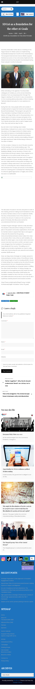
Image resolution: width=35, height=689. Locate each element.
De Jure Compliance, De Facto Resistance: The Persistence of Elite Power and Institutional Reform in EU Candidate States (17, 590)
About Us (3, 617)
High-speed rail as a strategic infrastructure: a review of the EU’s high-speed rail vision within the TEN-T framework (17, 597)
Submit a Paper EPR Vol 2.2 (8, 636)
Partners (3, 625)
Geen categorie (5, 301)
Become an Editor (6, 652)
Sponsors (3, 628)
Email (3, 349)
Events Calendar (5, 631)
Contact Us (4, 658)
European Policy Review (7, 634)
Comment (4, 321)
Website (3, 357)
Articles (3, 639)
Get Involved (4, 650)
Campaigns (4, 644)
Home (3, 615)
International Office (6, 642)
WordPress (17, 680)
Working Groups (5, 647)
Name (3, 342)
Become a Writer (6, 655)
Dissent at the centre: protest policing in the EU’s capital (17, 601)
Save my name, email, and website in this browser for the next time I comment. (18, 365)
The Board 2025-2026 (7, 620)
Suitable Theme (17, 682)
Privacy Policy (5, 661)
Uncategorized (13, 301)
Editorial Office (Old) (7, 622)
